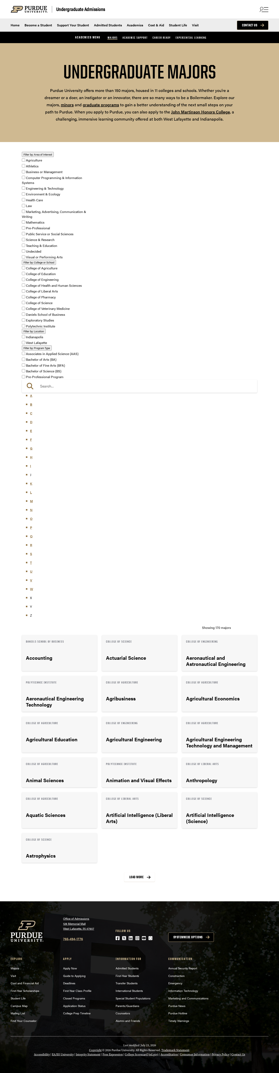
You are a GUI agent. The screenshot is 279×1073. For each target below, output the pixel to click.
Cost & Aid (156, 25)
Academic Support (135, 37)
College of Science (39, 302)
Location (33, 331)
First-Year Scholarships (25, 991)
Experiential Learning (191, 37)
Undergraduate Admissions (80, 9)
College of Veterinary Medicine (48, 308)
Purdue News (176, 1006)
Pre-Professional (38, 228)
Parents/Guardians (127, 1006)
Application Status (74, 1006)
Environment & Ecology (43, 194)
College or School (38, 262)
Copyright (95, 1050)
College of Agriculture (41, 268)
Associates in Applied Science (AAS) (52, 353)
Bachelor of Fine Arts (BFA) (45, 365)
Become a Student (38, 25)
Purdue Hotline (177, 1013)
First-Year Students (127, 976)
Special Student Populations (133, 998)
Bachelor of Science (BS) (43, 371)
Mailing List (18, 1013)
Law (29, 206)
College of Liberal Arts (42, 291)
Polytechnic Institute (40, 326)
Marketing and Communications (188, 998)
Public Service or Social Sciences (50, 234)
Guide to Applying (74, 976)
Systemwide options (188, 937)
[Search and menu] (263, 9)
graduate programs (101, 105)
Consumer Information (195, 1054)
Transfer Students (127, 983)
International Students (129, 991)
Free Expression (113, 1054)
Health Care (34, 200)
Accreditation (169, 1054)
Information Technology (183, 991)
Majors (113, 37)
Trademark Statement (175, 1050)
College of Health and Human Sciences (54, 285)
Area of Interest (37, 154)
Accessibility (42, 1054)
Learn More (59, 653)
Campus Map (19, 1006)
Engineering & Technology (45, 188)
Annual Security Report (182, 968)
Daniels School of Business (45, 314)
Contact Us (249, 25)
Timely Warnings (178, 1021)
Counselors (123, 1013)
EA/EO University (63, 1054)
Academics (135, 25)
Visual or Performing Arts (44, 257)
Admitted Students (108, 25)
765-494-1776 (73, 938)
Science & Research (40, 239)
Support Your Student (73, 25)
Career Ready (162, 37)
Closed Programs (74, 998)
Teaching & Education (41, 245)
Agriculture (34, 160)
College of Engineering (42, 279)
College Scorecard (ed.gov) (141, 1054)
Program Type (36, 348)
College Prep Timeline (76, 1013)
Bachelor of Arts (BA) (41, 359)
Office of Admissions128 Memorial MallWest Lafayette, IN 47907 (78, 923)
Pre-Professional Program (45, 377)
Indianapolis (34, 337)
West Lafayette (36, 342)
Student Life (178, 25)
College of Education (41, 273)
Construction (176, 976)
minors (67, 105)
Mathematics (35, 222)
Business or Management (44, 172)
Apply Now (70, 968)
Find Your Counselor (24, 1021)
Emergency (175, 983)
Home (15, 25)
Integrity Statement (88, 1054)
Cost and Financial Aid (25, 983)
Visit (195, 25)
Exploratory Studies (40, 320)
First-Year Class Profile (77, 991)
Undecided (33, 251)
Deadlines (69, 983)
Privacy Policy (220, 1054)
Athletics (32, 166)
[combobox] (139, 386)
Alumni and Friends (128, 1021)
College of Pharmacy (41, 297)
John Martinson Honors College (200, 112)
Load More (136, 877)
